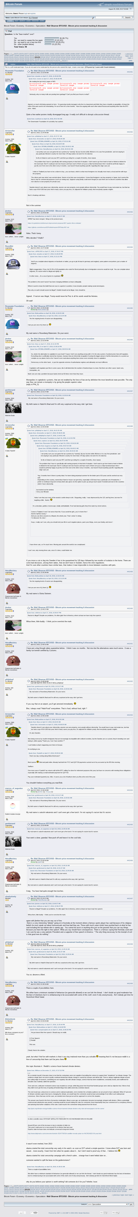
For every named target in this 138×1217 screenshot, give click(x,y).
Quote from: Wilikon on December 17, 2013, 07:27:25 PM (45, 1070)
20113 (93, 55)
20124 (32, 57)
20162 (108, 59)
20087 (77, 54)
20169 (27, 61)
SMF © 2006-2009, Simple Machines (77, 1213)
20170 (32, 61)
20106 (57, 55)
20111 (83, 55)
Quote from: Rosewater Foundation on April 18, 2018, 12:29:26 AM (48, 395)
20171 (37, 61)
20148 (37, 59)
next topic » (130, 57)
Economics (30, 26)
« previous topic (129, 55)
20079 (36, 54)
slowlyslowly (10, 897)
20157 (83, 59)
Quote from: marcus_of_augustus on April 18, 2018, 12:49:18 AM (48, 829)
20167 (16, 61)
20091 (98, 54)
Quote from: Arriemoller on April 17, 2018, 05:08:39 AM (47, 138)
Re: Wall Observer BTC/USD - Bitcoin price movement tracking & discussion (62, 71)
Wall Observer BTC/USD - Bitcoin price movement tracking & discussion (77, 26)
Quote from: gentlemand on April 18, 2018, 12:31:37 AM (45, 686)
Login (28, 21)
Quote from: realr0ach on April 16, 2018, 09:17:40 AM (44, 119)
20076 (21, 54)
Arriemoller (10, 131)
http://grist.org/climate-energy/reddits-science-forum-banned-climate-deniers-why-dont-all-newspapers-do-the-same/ (66, 1108)
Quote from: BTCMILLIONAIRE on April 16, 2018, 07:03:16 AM (50, 141)
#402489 (130, 571)
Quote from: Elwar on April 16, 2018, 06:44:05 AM (48, 144)
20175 (57, 61)
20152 (57, 59)
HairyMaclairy (11, 571)
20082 (52, 54)
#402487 (130, 391)
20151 (52, 59)
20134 (84, 57)
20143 (11, 59)
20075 (16, 54)
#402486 (130, 340)
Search (22, 21)
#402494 (130, 790)
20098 (16, 55)
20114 (98, 55)
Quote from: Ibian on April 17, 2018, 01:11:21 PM (46, 256)
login (26, 13)
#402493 (130, 715)
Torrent (34, 17)
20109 (73, 55)
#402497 (130, 898)
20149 (42, 59)
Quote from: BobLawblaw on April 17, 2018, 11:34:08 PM (47, 1027)
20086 (72, 54)
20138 (104, 57)
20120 (11, 57)
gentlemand (10, 390)
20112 (88, 55)
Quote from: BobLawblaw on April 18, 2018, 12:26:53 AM (45, 313)
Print (130, 60)
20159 (93, 59)
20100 (27, 55)
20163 (114, 59)
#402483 (130, 212)
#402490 (130, 608)
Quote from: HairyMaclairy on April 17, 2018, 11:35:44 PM (46, 1024)
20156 (78, 59)
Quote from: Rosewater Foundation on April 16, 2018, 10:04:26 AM (56, 443)
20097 (11, 55)
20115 (103, 55)
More (42, 21)
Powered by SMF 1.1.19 (56, 1213)
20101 (32, 55)
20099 (21, 55)
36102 (64, 61)
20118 (117, 55)
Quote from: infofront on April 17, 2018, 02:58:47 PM (44, 612)
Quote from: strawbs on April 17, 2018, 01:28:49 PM (46, 254)
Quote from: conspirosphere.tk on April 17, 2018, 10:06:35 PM (50, 1029)
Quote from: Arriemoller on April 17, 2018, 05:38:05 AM (47, 433)
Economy (20, 26)
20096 (6, 55)
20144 (16, 59)
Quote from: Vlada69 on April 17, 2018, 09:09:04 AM (46, 753)
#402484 (130, 247)
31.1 (30, 17)
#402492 (130, 681)
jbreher (8, 211)
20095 (118, 54)
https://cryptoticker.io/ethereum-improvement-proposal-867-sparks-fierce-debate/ (54, 223)
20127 (48, 57)
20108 (67, 55)
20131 (68, 57)
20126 (43, 57)
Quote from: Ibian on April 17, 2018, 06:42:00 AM (45, 722)
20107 (62, 55)
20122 (21, 57)
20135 (89, 57)
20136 (94, 57)
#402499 (130, 983)
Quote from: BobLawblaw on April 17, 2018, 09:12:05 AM (45, 719)
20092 (103, 54)
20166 (11, 61)
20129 (58, 57)
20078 (31, 54)
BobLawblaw (42, 309)
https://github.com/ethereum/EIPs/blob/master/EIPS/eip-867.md (48, 227)
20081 (47, 54)
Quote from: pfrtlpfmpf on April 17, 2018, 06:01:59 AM (44, 430)
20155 (73, 59)
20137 (99, 57)
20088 (82, 54)
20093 (108, 54)
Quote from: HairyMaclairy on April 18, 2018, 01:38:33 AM (46, 1166)
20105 (52, 55)
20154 (67, 59)
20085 (67, 54)
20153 (62, 59)
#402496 (130, 860)
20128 (53, 57)
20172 (42, 61)
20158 (88, 59)
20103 (42, 55)
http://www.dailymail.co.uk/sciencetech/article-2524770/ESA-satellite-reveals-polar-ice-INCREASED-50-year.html (64, 1133)
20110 (78, 55)
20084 (62, 54)
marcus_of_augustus (14, 788)
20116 (108, 55)
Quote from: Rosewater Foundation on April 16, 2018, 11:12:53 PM (53, 438)
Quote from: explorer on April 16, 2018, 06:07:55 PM (51, 440)
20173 (47, 61)
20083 (57, 54)
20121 (16, 57)
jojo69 (40, 862)
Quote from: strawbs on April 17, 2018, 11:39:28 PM (44, 76)
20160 (98, 59)
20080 (41, 54)
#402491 (130, 643)
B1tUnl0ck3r (10, 1019)
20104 (47, 55)
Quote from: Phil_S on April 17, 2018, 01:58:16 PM (45, 346)
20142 (6, 59)
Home (10, 21)
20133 (78, 57)
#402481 (130, 72)
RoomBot (9, 246)
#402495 (130, 824)
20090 (93, 54)
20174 (52, 61)
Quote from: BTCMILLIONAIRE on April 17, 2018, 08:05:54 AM (50, 349)
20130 (63, 57)
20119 (6, 57)
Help (16, 21)
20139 (109, 57)
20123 (26, 57)
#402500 (130, 1020)
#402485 (130, 308)
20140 (114, 57)
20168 (21, 61)
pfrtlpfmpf (9, 679)
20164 (119, 59)
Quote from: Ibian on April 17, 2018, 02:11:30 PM (43, 344)
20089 (88, 54)
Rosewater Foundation (14, 71)
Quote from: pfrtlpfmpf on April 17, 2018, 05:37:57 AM (44, 136)
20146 (27, 59)
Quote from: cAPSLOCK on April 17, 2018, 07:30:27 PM (45, 251)
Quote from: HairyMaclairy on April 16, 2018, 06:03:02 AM (54, 149)
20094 (113, 54)
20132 (73, 57)
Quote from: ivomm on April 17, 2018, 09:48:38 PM (45, 78)
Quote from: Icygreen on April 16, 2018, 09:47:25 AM (54, 446)
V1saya (48, 792)
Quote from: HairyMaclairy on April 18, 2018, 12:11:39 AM (47, 315)
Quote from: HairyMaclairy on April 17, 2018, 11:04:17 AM (46, 216)
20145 (21, 59)
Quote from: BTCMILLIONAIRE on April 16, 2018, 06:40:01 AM (54, 146)
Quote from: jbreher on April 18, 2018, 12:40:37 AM (43, 903)
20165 (6, 61)
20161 (103, 59)
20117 (113, 55)
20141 (119, 57)
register (32, 13)
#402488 (130, 426)
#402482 (130, 132)
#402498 (130, 944)
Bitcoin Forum (9, 26)
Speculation (40, 26)
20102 (37, 55)
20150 (47, 59)
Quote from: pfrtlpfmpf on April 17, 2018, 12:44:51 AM (47, 435)
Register (35, 21)
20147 (32, 59)
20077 (26, 54)
